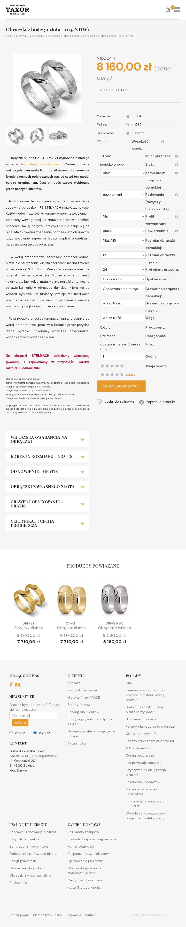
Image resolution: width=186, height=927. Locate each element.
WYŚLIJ (20, 723)
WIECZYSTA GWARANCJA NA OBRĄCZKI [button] (39, 439)
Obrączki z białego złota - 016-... (114, 630)
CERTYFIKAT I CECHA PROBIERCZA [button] (32, 523)
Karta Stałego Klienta (84, 887)
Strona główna (16, 36)
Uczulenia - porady (141, 719)
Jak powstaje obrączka (144, 762)
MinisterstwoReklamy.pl (149, 915)
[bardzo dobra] (117, 374)
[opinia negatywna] (102, 374)
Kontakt (74, 683)
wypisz (44, 732)
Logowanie (73, 915)
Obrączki (35, 36)
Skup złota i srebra (24, 839)
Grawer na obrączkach (27, 868)
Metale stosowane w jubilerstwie (142, 791)
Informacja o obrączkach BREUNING (145, 803)
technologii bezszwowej (40, 164)
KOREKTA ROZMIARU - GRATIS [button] (41, 456)
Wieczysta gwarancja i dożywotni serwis (85, 870)
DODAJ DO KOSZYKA (121, 386)
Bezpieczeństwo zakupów (88, 853)
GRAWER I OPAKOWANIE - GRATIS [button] (37, 504)
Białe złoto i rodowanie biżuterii (34, 853)
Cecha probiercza (140, 755)
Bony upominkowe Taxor (28, 846)
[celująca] (122, 374)
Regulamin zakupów (83, 832)
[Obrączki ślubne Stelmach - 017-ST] (72, 601)
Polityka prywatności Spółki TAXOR (90, 721)
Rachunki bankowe (82, 690)
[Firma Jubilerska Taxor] (23, 9)
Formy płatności (81, 846)
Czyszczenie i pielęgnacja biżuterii (146, 772)
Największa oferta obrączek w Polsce (91, 733)
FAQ (129, 683)
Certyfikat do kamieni (85, 880)
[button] (123, 172)
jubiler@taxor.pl (44, 756)
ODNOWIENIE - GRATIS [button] (34, 471)
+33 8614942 (19, 756)
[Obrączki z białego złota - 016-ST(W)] (114, 601)
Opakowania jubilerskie (86, 861)
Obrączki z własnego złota (30, 875)
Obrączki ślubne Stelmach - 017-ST (71, 630)
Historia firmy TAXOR (84, 697)
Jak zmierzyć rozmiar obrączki (150, 741)
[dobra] (112, 374)
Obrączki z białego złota (61, 36)
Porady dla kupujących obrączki (151, 726)
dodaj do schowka (119, 401)
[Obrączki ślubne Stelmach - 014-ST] (28, 601)
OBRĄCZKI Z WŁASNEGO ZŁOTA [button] (43, 487)
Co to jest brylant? (141, 733)
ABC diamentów (138, 748)
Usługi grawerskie (23, 861)
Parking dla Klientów (83, 712)
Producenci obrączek (142, 782)
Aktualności (77, 743)
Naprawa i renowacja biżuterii (32, 832)
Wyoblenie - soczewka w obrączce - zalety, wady (146, 815)
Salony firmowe (80, 704)
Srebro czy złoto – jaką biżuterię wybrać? (144, 709)
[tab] (48, 439)
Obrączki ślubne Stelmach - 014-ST (28, 630)
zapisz (20, 732)
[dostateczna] (107, 374)
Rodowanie (18, 882)
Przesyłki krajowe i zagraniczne (92, 839)
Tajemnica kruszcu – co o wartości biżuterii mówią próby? (146, 695)
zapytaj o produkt (161, 402)
